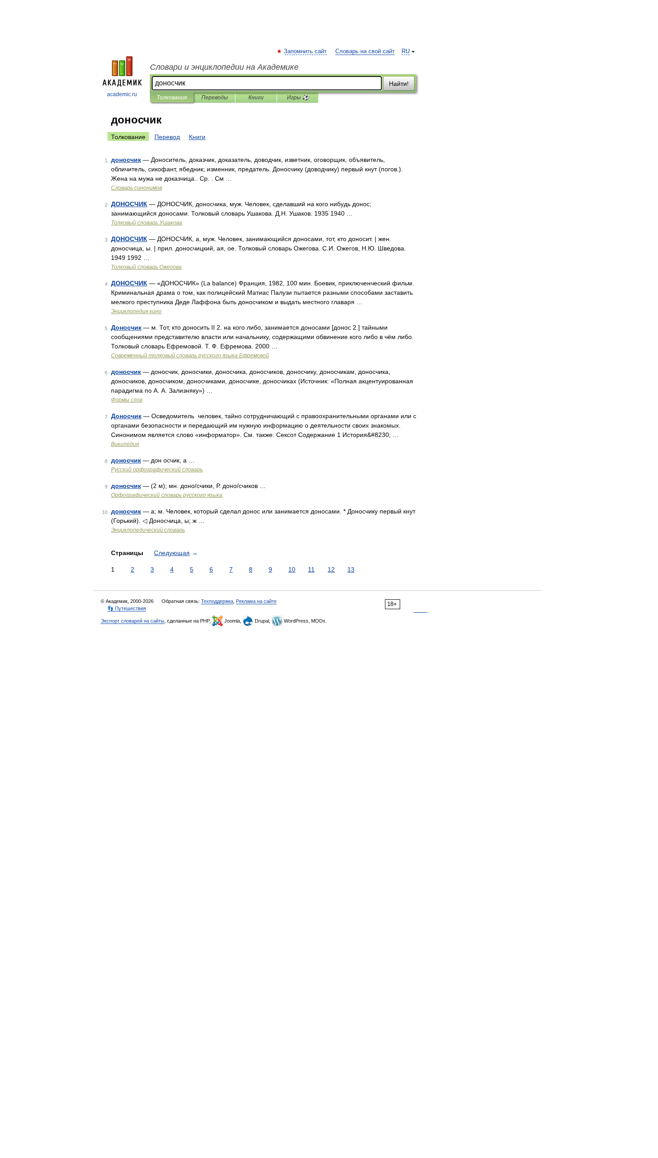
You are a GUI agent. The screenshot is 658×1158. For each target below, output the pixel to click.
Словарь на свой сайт (365, 51)
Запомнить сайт (306, 51)
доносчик (126, 159)
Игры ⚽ (298, 97)
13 (351, 569)
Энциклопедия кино (136, 311)
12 (331, 569)
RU (406, 51)
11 (311, 569)
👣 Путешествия (126, 608)
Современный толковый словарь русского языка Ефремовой (190, 355)
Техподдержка (217, 601)
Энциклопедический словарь (148, 530)
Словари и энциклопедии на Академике (224, 67)
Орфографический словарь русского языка (166, 495)
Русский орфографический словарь (157, 470)
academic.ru (122, 94)
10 (291, 569)
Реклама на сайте (256, 601)
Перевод (167, 136)
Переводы (214, 97)
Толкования (172, 97)
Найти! (399, 83)
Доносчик (126, 327)
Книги (256, 97)
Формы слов (126, 400)
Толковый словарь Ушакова (146, 223)
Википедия (125, 444)
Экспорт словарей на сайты (132, 621)
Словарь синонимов (136, 188)
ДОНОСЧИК (129, 204)
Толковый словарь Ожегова (146, 267)
